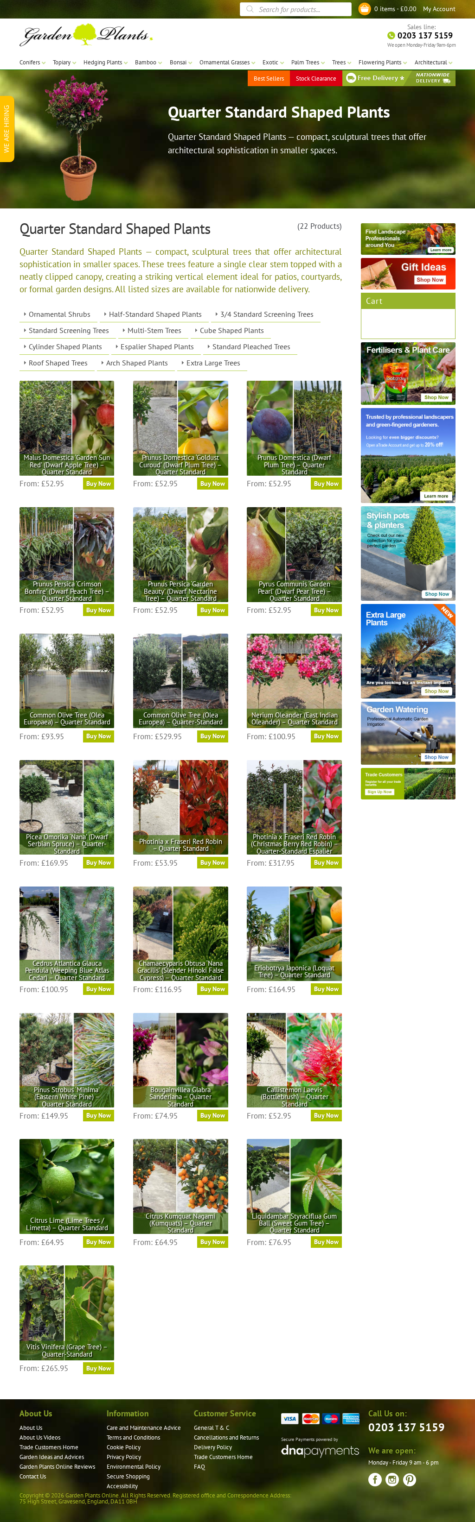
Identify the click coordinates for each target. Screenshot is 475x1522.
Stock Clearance (316, 78)
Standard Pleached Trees (251, 346)
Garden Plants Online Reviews (57, 1467)
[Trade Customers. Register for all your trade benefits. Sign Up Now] (408, 783)
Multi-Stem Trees (154, 330)
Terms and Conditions (133, 1437)
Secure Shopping (128, 1476)
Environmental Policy (133, 1467)
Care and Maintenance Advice (144, 1428)
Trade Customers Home (48, 1447)
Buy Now (98, 483)
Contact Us (32, 1476)
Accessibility (122, 1486)
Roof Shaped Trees (58, 362)
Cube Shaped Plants (232, 330)
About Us (30, 1428)
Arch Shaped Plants (137, 362)
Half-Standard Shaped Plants (155, 314)
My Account (439, 9)
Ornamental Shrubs (59, 314)
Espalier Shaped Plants (157, 346)
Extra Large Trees (213, 362)
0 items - (395, 9)
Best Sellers (269, 78)
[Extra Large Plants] (408, 651)
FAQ (199, 1467)
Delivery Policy (213, 1447)
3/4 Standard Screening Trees (267, 314)
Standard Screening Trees (69, 330)
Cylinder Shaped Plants (65, 346)
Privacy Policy (124, 1457)
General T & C (211, 1428)
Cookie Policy (124, 1447)
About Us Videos (39, 1437)
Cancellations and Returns (226, 1437)
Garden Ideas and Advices (51, 1457)
